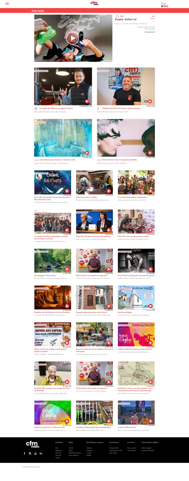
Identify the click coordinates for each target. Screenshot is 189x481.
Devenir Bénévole (73, 455)
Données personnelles (148, 450)
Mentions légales (146, 448)
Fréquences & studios (75, 453)
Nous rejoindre (131, 450)
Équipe (71, 450)
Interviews (38, 10)
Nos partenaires (114, 448)
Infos (56, 448)
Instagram (89, 450)
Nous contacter (131, 448)
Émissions (58, 455)
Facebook (89, 448)
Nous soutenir (113, 453)
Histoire (71, 448)
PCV (122, 16)
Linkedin (88, 455)
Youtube (88, 453)
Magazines (58, 450)
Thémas (57, 458)
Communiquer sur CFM (115, 450)
